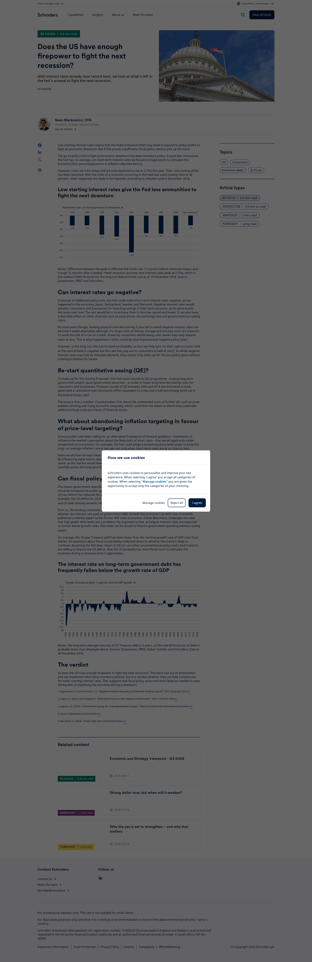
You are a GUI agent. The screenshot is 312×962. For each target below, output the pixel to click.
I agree (197, 503)
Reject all (177, 503)
